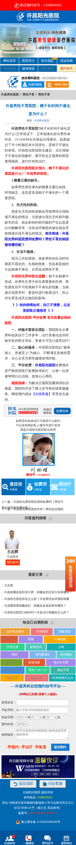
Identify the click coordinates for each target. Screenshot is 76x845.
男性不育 (28, 94)
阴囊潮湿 (65, 631)
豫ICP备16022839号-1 (44, 813)
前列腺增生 (42, 654)
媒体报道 (28, 68)
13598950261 (44, 797)
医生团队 (47, 60)
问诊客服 (55, 784)
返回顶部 (26, 784)
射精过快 (36, 647)
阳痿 (31, 639)
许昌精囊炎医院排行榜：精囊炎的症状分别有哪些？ (38, 592)
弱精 (14, 654)
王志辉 (8, 585)
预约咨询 (13, 562)
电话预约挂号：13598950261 (41, 5)
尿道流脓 (34, 662)
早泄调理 (42, 631)
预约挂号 (66, 68)
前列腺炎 (66, 654)
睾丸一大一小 (37, 670)
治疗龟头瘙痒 (15, 631)
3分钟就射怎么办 (62, 677)
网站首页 (9, 60)
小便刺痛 (60, 639)
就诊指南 (66, 60)
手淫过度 (12, 647)
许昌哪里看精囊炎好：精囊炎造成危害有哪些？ (35, 605)
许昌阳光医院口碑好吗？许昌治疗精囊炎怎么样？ (36, 612)
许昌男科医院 (10, 94)
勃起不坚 (63, 670)
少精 (61, 647)
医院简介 (28, 60)
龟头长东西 (60, 662)
